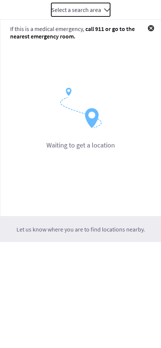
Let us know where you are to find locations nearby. (80, 229)
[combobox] (80, 9)
